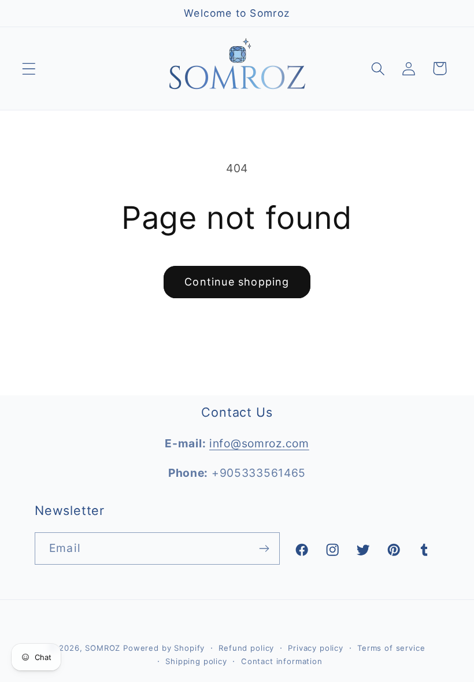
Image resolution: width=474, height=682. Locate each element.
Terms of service (391, 648)
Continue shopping (236, 282)
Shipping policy (196, 661)
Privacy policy (315, 648)
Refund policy (246, 648)
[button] (29, 68)
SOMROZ (102, 648)
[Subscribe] (264, 548)
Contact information (282, 661)
